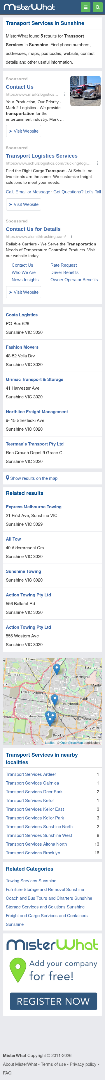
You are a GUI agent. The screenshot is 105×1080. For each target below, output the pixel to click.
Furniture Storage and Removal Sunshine (45, 889)
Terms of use (53, 1064)
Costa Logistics (22, 314)
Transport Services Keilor (30, 800)
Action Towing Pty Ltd (28, 594)
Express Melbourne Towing (34, 506)
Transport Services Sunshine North (39, 826)
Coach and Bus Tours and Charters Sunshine (49, 898)
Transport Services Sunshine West (39, 835)
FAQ (7, 1073)
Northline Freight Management (37, 411)
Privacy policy (83, 1064)
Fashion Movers (22, 347)
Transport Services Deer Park (34, 791)
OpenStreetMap (71, 742)
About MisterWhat (20, 1064)
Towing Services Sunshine (31, 880)
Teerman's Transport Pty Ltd (35, 444)
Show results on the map (33, 478)
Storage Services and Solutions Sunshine (45, 906)
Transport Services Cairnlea (32, 783)
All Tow (13, 539)
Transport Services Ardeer (31, 774)
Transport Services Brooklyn (33, 852)
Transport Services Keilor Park (35, 818)
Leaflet (50, 742)
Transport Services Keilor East (35, 809)
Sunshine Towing (23, 571)
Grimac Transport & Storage (34, 379)
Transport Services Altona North (36, 844)
